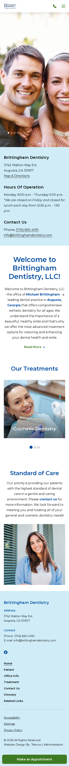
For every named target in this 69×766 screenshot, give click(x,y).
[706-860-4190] (55, 6)
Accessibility (12, 717)
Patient (9, 669)
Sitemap (9, 724)
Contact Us (15, 222)
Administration (53, 744)
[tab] (8, 133)
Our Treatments (34, 368)
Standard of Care (34, 473)
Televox (36, 744)
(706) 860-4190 (27, 230)
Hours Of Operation (24, 187)
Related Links (13, 701)
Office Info (11, 676)
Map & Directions (17, 176)
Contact (9, 630)
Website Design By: (17, 744)
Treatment (11, 682)
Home (8, 663)
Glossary (10, 694)
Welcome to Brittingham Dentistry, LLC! (34, 268)
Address (10, 610)
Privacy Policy (13, 730)
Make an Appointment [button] (34, 759)
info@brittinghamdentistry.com (28, 235)
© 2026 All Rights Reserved (22, 740)
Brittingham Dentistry (27, 157)
